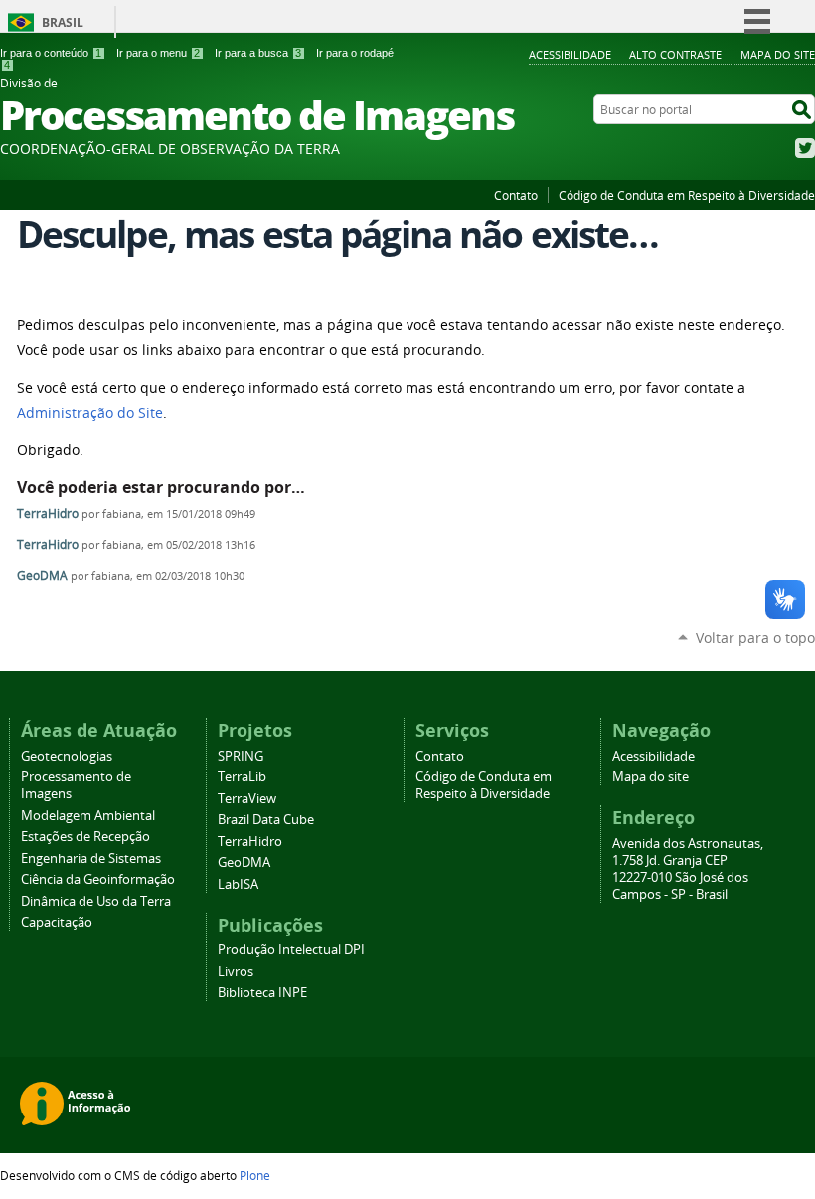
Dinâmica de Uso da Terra (96, 901)
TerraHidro (48, 513)
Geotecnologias (66, 756)
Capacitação (56, 922)
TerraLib (242, 777)
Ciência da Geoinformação (98, 879)
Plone (255, 1175)
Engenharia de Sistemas (91, 858)
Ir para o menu (158, 53)
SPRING (240, 756)
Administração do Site (90, 413)
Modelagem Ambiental (88, 815)
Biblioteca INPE (262, 992)
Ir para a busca (258, 53)
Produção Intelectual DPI (291, 950)
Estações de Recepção (85, 836)
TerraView (247, 798)
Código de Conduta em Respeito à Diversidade (687, 195)
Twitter (805, 148)
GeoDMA (42, 575)
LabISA (238, 884)
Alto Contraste (675, 54)
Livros (235, 971)
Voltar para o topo (755, 637)
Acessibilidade (570, 54)
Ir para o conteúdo (50, 53)
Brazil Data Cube (266, 819)
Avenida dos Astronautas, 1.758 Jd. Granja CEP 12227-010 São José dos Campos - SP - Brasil (687, 869)
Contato (516, 195)
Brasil (62, 22)
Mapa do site (777, 54)
